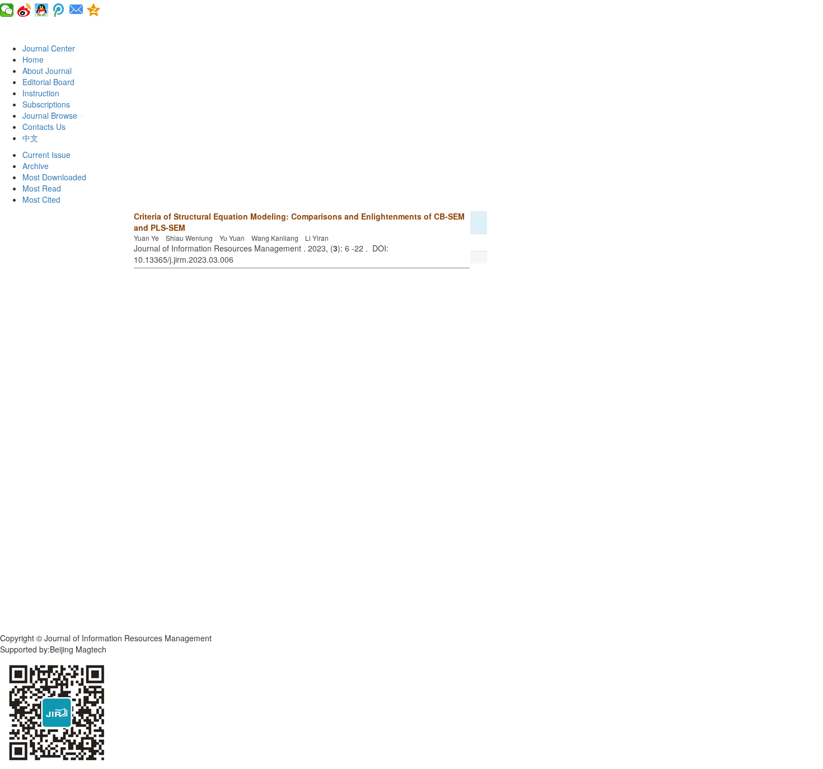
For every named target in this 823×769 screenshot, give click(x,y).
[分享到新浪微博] (24, 10)
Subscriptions (46, 104)
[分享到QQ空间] (94, 10)
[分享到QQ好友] (42, 10)
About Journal (47, 70)
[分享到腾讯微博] (59, 10)
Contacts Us (44, 126)
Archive (35, 165)
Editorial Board (48, 81)
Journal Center (48, 48)
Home (33, 59)
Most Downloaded (54, 177)
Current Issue (46, 154)
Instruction (40, 93)
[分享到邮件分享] (76, 10)
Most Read (41, 188)
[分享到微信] (7, 10)
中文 (30, 137)
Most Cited (41, 199)
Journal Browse (51, 115)
